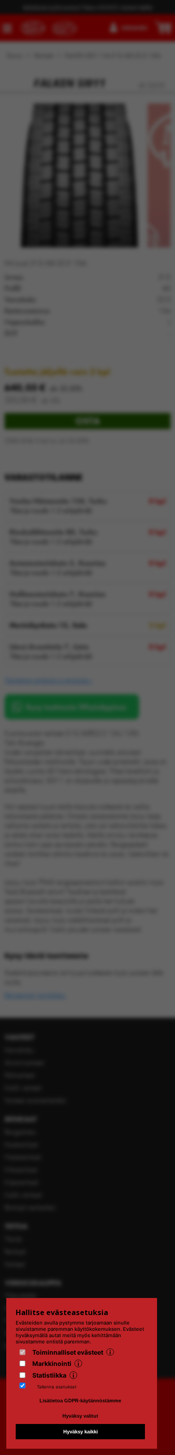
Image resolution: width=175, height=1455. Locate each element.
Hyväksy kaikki (80, 1431)
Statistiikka (49, 1375)
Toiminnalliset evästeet (67, 1352)
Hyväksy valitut (80, 1416)
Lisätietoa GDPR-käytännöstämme (80, 1400)
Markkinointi (51, 1363)
